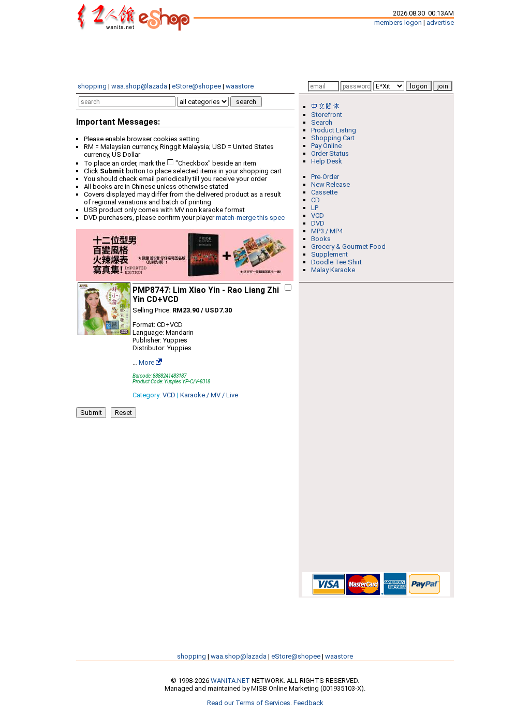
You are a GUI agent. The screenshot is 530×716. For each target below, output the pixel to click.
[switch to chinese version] (327, 107)
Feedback (308, 703)
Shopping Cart (333, 138)
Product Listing (333, 130)
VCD (169, 395)
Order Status (330, 153)
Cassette (324, 192)
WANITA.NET (230, 680)
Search (321, 122)
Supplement (329, 254)
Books (321, 239)
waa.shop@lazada (139, 86)
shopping (92, 86)
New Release (330, 184)
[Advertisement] (265, 56)
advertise (440, 22)
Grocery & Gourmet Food (348, 246)
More (146, 362)
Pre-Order (325, 177)
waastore (240, 86)
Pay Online (326, 146)
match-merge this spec (250, 217)
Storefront (326, 114)
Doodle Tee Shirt (336, 262)
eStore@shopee (196, 86)
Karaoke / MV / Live (209, 395)
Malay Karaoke (333, 270)
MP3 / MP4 (327, 231)
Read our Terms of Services (248, 703)
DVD (318, 223)
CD (315, 200)
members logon (398, 22)
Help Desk (326, 161)
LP (314, 208)
